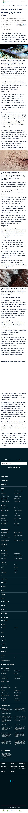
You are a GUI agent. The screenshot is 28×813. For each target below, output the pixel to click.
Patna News (3, 523)
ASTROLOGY (4, 544)
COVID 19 (3, 651)
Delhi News (3, 513)
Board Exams (17, 553)
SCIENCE (3, 605)
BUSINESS (3, 586)
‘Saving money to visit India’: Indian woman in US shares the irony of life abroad (20, 718)
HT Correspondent (7, 29)
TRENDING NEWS (5, 668)
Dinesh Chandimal (5, 501)
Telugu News (4, 698)
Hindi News (16, 698)
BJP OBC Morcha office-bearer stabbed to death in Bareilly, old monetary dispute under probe (6, 727)
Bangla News (17, 695)
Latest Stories (5, 705)
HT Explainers (17, 700)
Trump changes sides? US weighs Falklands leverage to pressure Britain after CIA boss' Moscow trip (20, 742)
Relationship (3, 572)
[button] (2, 2)
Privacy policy (4, 766)
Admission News (4, 553)
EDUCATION (4, 550)
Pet (1, 575)
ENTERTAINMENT (5, 530)
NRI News (3, 700)
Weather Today (13, 766)
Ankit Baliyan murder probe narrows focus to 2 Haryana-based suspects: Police (6, 734)
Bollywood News (5, 532)
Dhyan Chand (17, 678)
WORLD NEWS (4, 480)
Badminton (3, 627)
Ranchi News (4, 526)
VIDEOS (3, 594)
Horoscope (3, 546)
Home (2, 5)
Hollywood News (18, 532)
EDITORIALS (4, 613)
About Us (3, 763)
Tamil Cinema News (18, 535)
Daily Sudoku (4, 658)
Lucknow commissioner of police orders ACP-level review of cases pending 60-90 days (6, 711)
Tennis (15, 630)
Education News (18, 558)
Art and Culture (4, 564)
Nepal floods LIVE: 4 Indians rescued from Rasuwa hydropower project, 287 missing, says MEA (6, 756)
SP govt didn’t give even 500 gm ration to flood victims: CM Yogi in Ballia (20, 734)
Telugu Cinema (17, 693)
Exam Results (4, 558)
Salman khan (4, 676)
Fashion (2, 567)
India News (19, 5)
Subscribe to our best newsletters (14, 460)
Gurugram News (18, 513)
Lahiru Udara (17, 501)
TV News (16, 537)
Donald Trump (17, 670)
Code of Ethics (22, 768)
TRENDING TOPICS (5, 685)
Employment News (18, 555)
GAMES (2, 655)
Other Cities (17, 526)
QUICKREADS (4, 647)
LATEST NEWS (4, 477)
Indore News (4, 515)
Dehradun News (18, 510)
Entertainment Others (19, 540)
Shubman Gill (17, 493)
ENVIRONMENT (5, 602)
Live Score (3, 493)
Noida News (17, 520)
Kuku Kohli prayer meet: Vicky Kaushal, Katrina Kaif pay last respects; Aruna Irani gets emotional (20, 727)
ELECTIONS (3, 644)
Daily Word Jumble (5, 660)
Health (2, 570)
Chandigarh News (5, 510)
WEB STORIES (4, 579)
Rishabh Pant (17, 498)
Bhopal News (17, 507)
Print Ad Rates (13, 768)
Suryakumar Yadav (18, 676)
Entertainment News (5, 695)
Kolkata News (4, 518)
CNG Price (3, 673)
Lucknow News (17, 518)
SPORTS (3, 624)
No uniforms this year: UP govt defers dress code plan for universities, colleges (6, 741)
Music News (3, 535)
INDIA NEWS (4, 484)
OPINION (3, 609)
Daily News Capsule (6, 463)
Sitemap (3, 771)
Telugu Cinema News (5, 537)
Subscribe (23, 1)
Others (2, 632)
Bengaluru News (4, 507)
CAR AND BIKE (4, 617)
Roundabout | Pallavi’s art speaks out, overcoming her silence (20, 709)
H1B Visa (16, 673)
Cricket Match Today (19, 491)
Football (16, 627)
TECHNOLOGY (4, 621)
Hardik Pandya (17, 496)
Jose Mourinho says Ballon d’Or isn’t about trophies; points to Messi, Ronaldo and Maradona (6, 719)
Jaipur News (17, 515)
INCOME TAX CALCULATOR (7, 664)
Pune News (16, 523)
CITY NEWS (3, 505)
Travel (15, 572)
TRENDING (3, 582)
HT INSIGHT (4, 640)
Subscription (4, 768)
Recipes (16, 570)
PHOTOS (3, 590)
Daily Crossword (18, 658)
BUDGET (3, 598)
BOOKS (2, 636)
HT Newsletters (22, 766)
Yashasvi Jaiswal (4, 498)
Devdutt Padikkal (5, 496)
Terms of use (22, 763)
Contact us (12, 763)
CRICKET (3, 488)
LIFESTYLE (3, 562)
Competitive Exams (5, 555)
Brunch (15, 564)
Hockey (2, 630)
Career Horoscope (5, 681)
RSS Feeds (12, 771)
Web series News (5, 540)
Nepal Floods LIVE (5, 670)
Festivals (16, 567)
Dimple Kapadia (4, 678)
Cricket (13, 5)
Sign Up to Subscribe (14, 467)
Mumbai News (4, 520)
